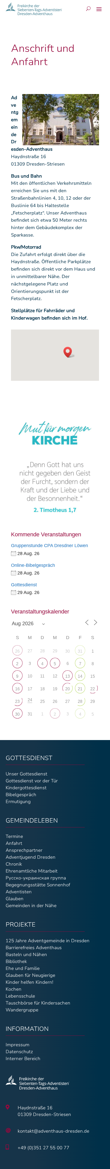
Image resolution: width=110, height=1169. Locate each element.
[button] (69, 352)
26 (17, 651)
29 (92, 701)
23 (17, 701)
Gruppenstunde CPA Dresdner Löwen (49, 545)
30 (67, 651)
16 (17, 689)
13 (67, 676)
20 (67, 689)
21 (80, 689)
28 (80, 701)
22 (92, 689)
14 (80, 676)
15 (92, 676)
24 (30, 700)
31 (80, 651)
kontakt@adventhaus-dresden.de (53, 1131)
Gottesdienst (24, 584)
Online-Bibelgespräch (33, 565)
